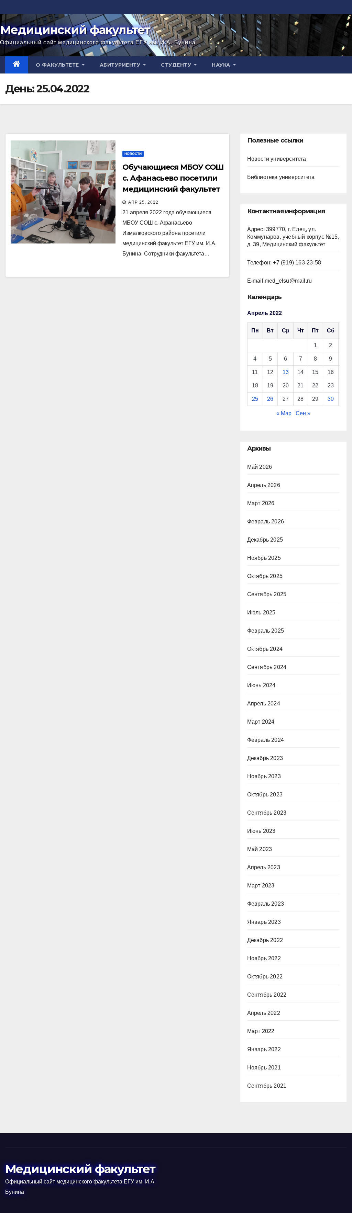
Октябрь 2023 (265, 794)
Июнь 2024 (261, 685)
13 (286, 372)
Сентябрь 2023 (267, 813)
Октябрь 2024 (265, 649)
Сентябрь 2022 (267, 995)
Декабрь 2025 (265, 540)
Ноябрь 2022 (264, 958)
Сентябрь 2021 (267, 1086)
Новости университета (276, 159)
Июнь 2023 (261, 831)
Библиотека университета (281, 177)
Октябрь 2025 (265, 576)
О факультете (58, 65)
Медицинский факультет (75, 30)
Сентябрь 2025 (267, 594)
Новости (133, 154)
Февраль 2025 (265, 631)
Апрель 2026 (263, 485)
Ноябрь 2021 (264, 1067)
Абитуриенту (121, 65)
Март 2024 (261, 722)
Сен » (303, 413)
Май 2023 (259, 849)
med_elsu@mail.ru (288, 281)
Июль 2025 (261, 612)
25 (255, 399)
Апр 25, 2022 (143, 202)
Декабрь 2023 (265, 758)
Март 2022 (261, 1031)
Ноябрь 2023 (264, 776)
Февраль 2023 (265, 904)
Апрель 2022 (263, 1013)
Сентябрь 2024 (267, 667)
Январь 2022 (264, 1049)
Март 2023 (261, 885)
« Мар (284, 413)
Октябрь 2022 (265, 976)
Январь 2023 (264, 922)
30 (331, 399)
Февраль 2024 (265, 740)
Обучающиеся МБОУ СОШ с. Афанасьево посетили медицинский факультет (172, 178)
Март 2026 (261, 503)
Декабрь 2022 (265, 940)
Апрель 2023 (263, 867)
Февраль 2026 (265, 521)
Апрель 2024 (263, 703)
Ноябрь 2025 (264, 558)
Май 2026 (259, 467)
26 (270, 399)
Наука (222, 65)
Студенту (177, 65)
